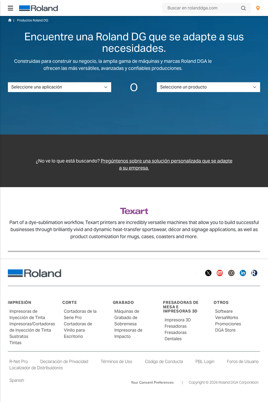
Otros (221, 302)
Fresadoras (176, 326)
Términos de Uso (116, 361)
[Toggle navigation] (10, 8)
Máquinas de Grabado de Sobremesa (126, 318)
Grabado (123, 302)
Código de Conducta (164, 361)
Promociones (228, 324)
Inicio (9, 20)
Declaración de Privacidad (64, 361)
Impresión (19, 302)
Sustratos (18, 336)
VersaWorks (226, 317)
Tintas (15, 342)
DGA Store (225, 330)
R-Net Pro (18, 361)
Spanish (16, 380)
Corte (69, 302)
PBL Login (205, 361)
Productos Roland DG (32, 20)
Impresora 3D (178, 320)
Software (224, 311)
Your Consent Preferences (152, 382)
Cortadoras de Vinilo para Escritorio (78, 330)
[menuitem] (258, 8)
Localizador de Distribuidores (36, 368)
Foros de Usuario (243, 361)
